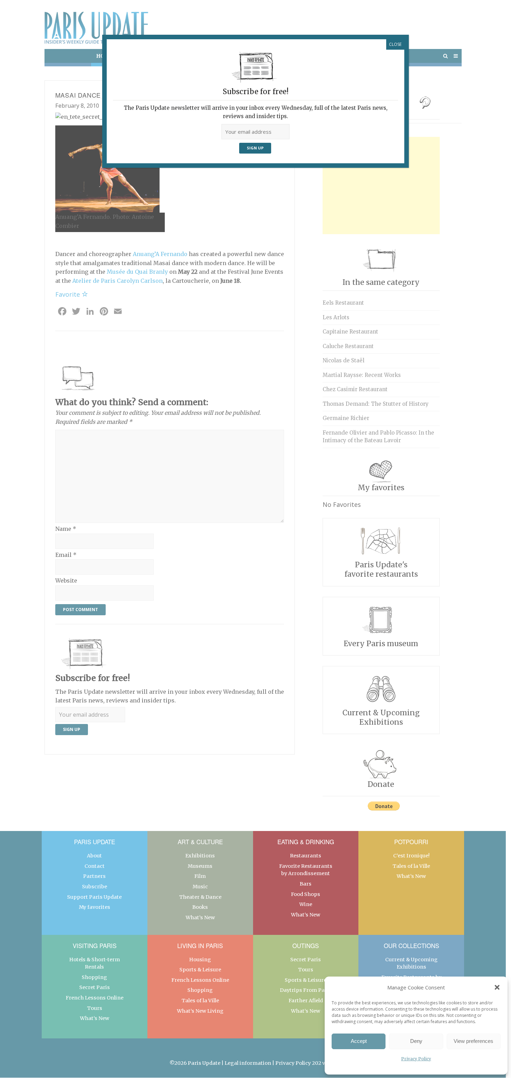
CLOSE (395, 44)
